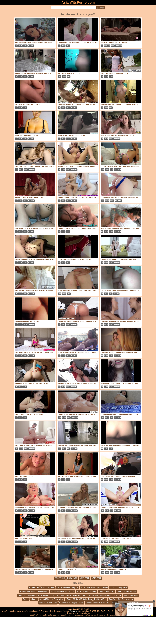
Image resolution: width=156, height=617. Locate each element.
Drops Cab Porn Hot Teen (126, 591)
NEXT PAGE (84, 578)
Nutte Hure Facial (48, 588)
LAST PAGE (96, 578)
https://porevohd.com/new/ (11, 611)
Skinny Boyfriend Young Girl (67, 588)
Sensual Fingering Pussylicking (51, 599)
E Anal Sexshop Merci (118, 588)
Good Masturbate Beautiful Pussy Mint (34, 591)
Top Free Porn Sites (108, 611)
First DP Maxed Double (48, 603)
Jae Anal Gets (65, 595)
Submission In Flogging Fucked (71, 603)
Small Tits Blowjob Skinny (86, 591)
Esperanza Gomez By (49, 595)
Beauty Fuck (34, 588)
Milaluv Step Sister (131, 595)
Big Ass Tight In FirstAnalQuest (62, 591)
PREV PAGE (72, 578)
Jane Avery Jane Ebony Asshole (121, 599)
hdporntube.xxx (84, 613)
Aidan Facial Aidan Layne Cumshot (94, 588)
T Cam (25, 599)
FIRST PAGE (60, 578)
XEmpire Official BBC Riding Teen (79, 599)
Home (69, 609)
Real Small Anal (100, 599)
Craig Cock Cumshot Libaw (28, 595)
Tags (75, 609)
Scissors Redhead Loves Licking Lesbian (101, 603)
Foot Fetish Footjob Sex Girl (110, 595)
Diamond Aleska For (106, 591)
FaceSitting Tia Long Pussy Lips (85, 595)
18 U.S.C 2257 (83, 609)
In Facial (33, 599)
